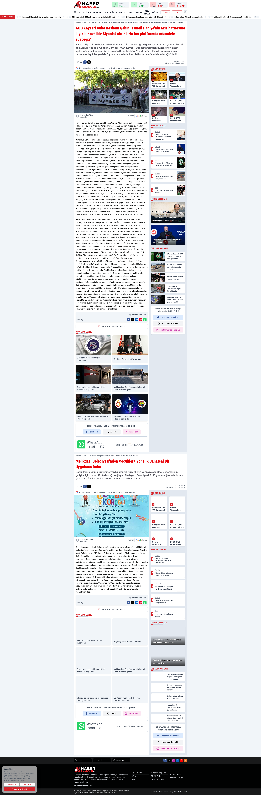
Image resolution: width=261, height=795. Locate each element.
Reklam (135, 779)
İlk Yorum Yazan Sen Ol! (113, 326)
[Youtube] (181, 760)
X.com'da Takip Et (170, 323)
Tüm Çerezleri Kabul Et (19, 789)
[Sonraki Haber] (258, 17)
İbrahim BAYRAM (86, 116)
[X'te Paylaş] (89, 62)
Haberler (78, 22)
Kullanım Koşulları (158, 773)
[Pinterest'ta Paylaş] (140, 319)
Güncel (138, 12)
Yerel (130, 12)
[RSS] (185, 760)
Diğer (155, 12)
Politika (86, 12)
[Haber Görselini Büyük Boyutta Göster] (111, 91)
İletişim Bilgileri (176, 778)
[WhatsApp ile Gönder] (145, 319)
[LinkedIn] (177, 760)
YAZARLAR (120, 760)
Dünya (113, 12)
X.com (113, 432)
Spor (105, 12)
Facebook (93, 432)
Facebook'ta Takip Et (170, 317)
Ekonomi (97, 12)
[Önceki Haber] (255, 17)
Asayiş (122, 12)
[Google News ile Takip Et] (141, 116)
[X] (169, 760)
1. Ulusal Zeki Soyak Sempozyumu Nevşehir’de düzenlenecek (185, 17)
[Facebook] (165, 760)
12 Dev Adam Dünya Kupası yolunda (135, 17)
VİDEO (167, 12)
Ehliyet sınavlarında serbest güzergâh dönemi (92, 17)
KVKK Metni (175, 774)
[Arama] (185, 12)
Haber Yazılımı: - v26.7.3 (168, 792)
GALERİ (178, 12)
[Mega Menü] (75, 12)
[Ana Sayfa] (79, 12)
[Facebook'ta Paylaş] (85, 62)
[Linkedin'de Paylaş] (136, 319)
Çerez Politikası (157, 779)
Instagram (133, 432)
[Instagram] (173, 760)
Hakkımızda (137, 773)
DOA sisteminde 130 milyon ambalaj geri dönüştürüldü (41, 17)
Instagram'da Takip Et (170, 330)
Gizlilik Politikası (158, 776)
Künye (134, 776)
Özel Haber (147, 12)
